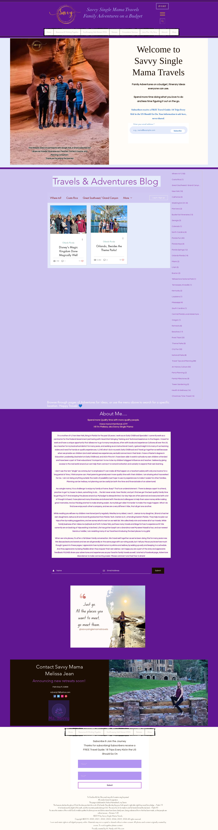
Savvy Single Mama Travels (113, 9)
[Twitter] (58, 696)
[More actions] (83, 239)
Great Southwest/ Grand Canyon (100, 197)
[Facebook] (54, 696)
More (126, 197)
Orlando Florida (68, 243)
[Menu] (162, 14)
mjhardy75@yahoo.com (60, 692)
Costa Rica (72, 197)
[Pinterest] (66, 696)
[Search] (162, 21)
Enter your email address (143, 124)
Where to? (55, 197)
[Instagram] (62, 696)
